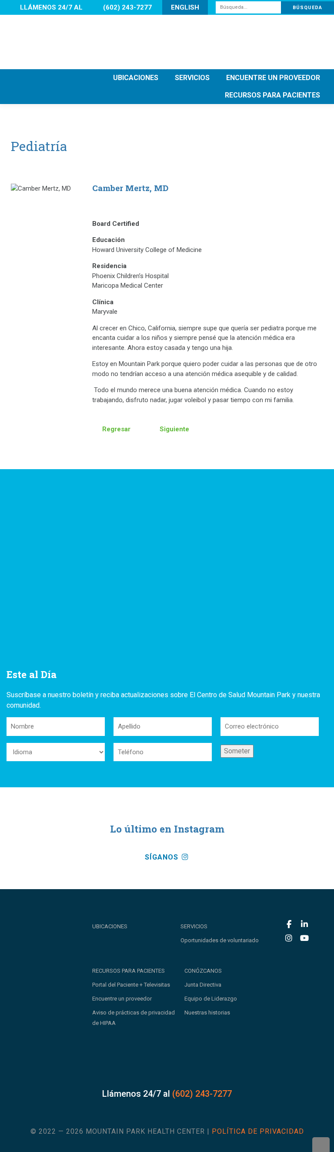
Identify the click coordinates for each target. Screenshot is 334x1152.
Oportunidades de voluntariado (219, 940)
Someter (237, 751)
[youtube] (304, 938)
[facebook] (289, 924)
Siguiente (173, 429)
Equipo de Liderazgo (210, 998)
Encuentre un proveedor (122, 998)
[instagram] (289, 938)
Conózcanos (203, 970)
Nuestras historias (207, 1012)
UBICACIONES (135, 78)
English (185, 7)
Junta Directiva (202, 984)
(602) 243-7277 (127, 7)
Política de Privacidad (258, 1131)
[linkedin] (304, 924)
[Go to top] (321, 1144)
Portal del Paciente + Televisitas (131, 984)
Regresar (115, 429)
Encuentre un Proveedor (273, 78)
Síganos (162, 857)
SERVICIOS (192, 78)
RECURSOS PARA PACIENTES (272, 95)
